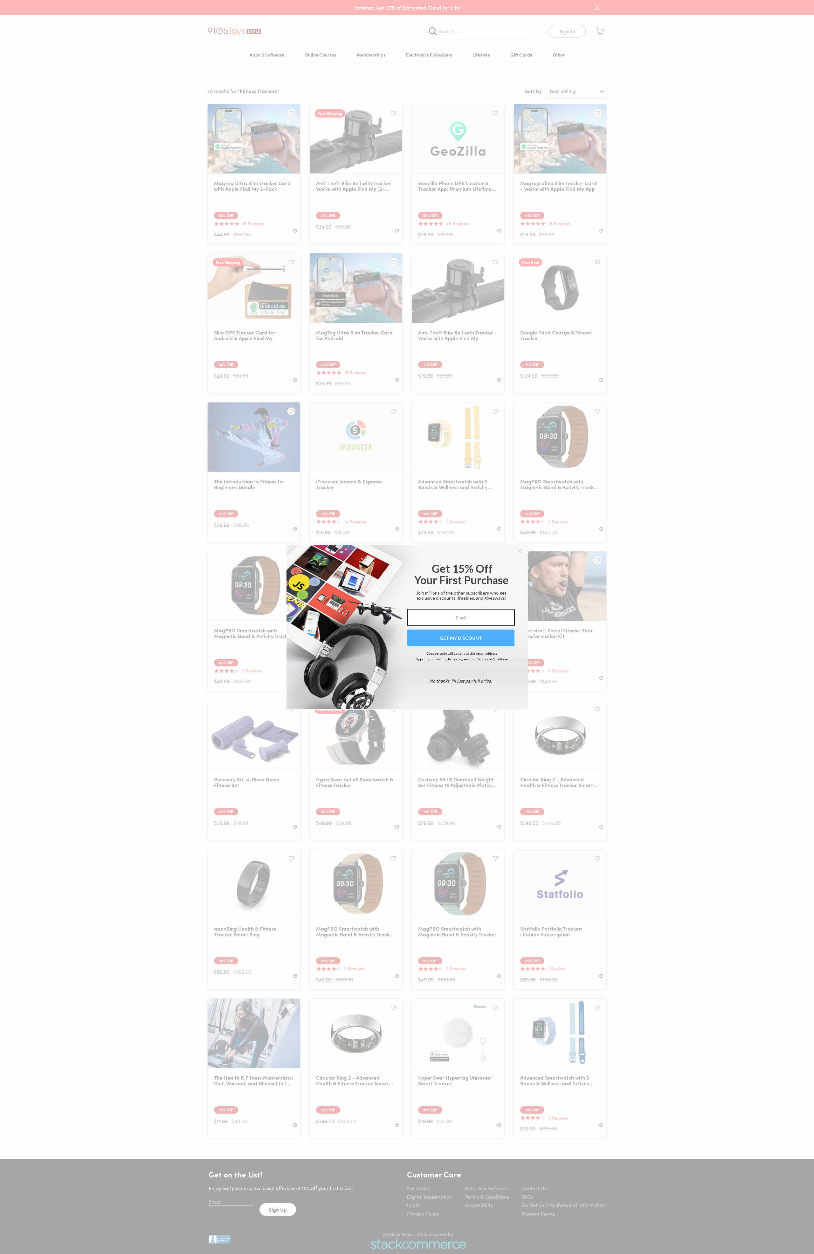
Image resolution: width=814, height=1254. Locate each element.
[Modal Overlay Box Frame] (407, 627)
